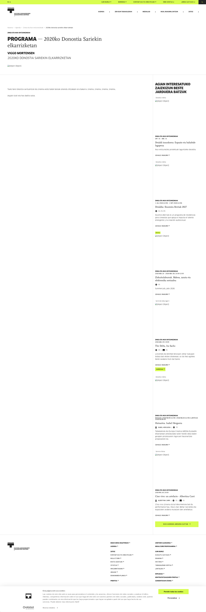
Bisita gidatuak (117, 562)
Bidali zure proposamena (165, 546)
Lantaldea (159, 569)
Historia (158, 562)
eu (8, 2)
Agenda (101, 11)
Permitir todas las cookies (173, 592)
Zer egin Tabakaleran (123, 11)
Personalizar (172, 598)
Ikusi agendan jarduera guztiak (175, 524)
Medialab (146, 11)
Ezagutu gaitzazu (162, 555)
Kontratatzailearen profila (166, 577)
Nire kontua (168, 2)
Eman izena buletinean (120, 543)
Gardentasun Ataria (163, 581)
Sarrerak (159, 369)
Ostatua (114, 565)
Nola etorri (115, 558)
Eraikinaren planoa (118, 575)
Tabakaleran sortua (163, 565)
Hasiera (10, 27)
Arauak (113, 572)
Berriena (121, 2)
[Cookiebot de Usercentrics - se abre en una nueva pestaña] (28, 607)
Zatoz (191, 11)
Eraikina (158, 558)
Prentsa (114, 581)
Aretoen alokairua (163, 543)
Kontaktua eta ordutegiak (144, 2)
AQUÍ (77, 602)
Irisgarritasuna (117, 569)
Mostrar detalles (49, 608)
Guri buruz (105, 2)
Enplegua (159, 574)
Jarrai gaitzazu (187, 2)
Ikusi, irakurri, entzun (169, 11)
